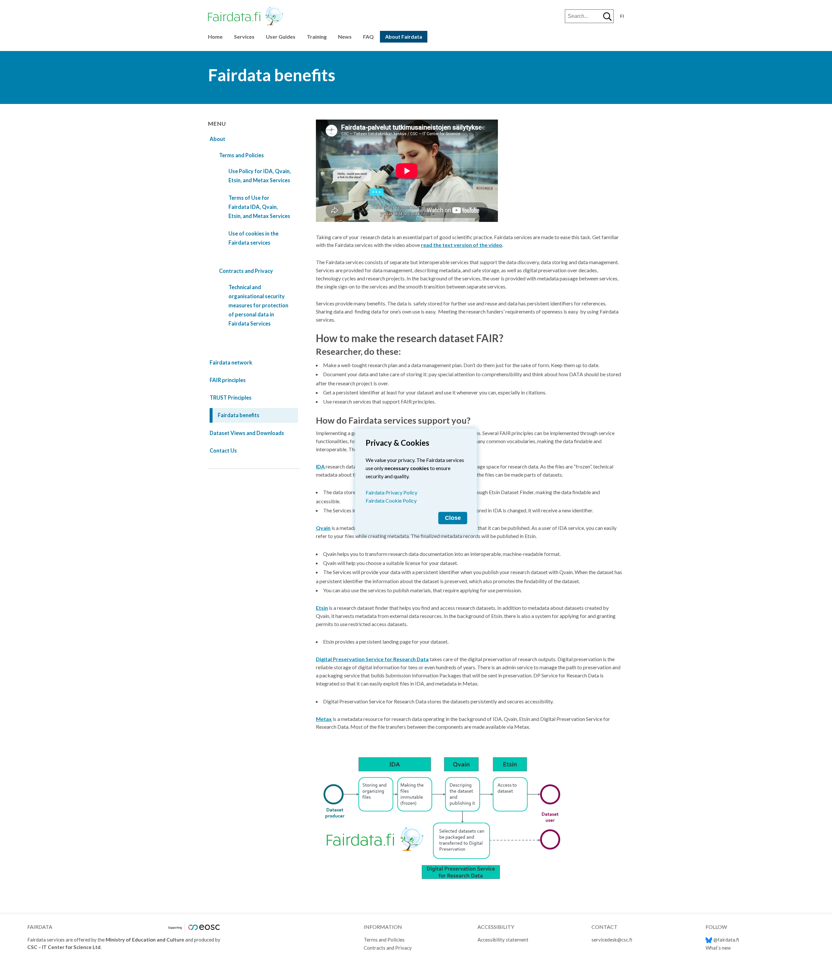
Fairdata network (231, 362)
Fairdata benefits (238, 415)
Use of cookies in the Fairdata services (253, 238)
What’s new (718, 948)
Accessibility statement (502, 940)
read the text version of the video (461, 245)
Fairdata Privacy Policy (391, 492)
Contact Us (223, 450)
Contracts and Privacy (246, 271)
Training (317, 36)
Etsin (322, 608)
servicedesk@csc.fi (612, 940)
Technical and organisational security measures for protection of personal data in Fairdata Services (258, 305)
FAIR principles (228, 380)
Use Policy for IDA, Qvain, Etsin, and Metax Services (259, 175)
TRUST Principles (231, 397)
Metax (324, 719)
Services (244, 36)
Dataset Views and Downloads (247, 433)
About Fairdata (403, 36)
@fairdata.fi (726, 940)
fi (622, 16)
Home (215, 36)
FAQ (368, 36)
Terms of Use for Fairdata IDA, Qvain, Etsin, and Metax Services (259, 207)
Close (453, 517)
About (217, 139)
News (345, 36)
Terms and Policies (241, 155)
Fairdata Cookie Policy (391, 500)
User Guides (280, 36)
